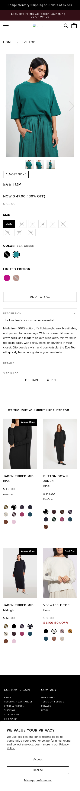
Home (8, 42)
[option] (40, 105)
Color (19, 246)
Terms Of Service (52, 702)
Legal (45, 710)
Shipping (9, 710)
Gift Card (10, 719)
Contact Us (12, 714)
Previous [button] (10, 105)
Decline (38, 770)
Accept (37, 759)
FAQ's (7, 697)
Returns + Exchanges (18, 702)
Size (6, 215)
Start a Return (14, 706)
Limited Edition (16, 269)
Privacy (46, 706)
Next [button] (69, 105)
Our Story (48, 697)
